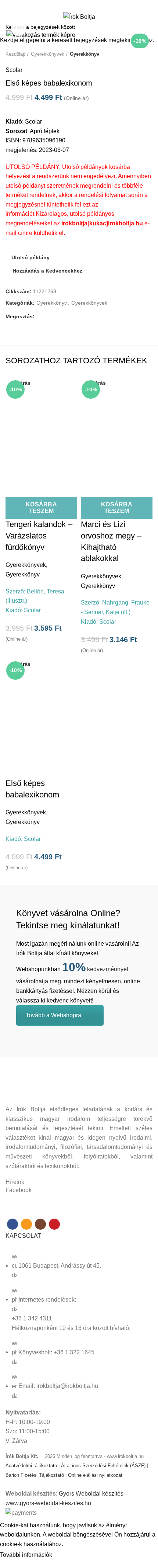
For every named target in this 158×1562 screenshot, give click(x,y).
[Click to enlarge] (18, 28)
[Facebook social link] (66, 5)
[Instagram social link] (83, 5)
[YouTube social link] (91, 5)
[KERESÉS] (148, 26)
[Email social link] (75, 5)
